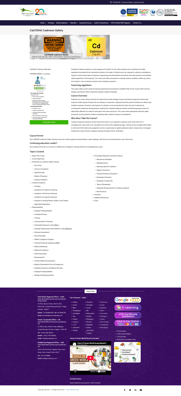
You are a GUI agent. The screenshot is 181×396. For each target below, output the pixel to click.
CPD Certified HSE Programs (120, 23)
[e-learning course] (128, 307)
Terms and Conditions (124, 334)
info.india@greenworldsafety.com (52, 315)
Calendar (73, 23)
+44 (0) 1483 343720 (46, 332)
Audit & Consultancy (101, 23)
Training (50, 23)
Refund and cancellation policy (126, 339)
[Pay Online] (128, 323)
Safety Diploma (61, 23)
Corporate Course (85, 23)
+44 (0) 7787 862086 (49, 335)
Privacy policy (121, 331)
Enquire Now (90, 291)
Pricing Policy (121, 336)
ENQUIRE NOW (49, 122)
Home (42, 23)
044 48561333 (61, 312)
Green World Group (72, 390)
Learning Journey (138, 2)
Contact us (137, 23)
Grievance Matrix (127, 2)
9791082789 (116, 2)
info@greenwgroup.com (49, 338)
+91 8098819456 (48, 312)
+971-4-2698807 (45, 355)
